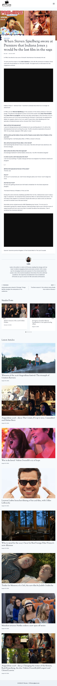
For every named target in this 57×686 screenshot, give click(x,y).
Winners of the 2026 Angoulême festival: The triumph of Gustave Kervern (25, 376)
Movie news (7, 38)
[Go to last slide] (4, 317)
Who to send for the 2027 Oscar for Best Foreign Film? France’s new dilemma (28, 544)
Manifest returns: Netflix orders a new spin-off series (23, 625)
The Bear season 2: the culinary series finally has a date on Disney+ (43, 287)
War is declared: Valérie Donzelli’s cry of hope (21, 460)
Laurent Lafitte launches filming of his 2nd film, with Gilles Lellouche (26, 501)
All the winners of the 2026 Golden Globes (14, 321)
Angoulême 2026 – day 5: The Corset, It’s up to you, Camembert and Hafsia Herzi (28, 419)
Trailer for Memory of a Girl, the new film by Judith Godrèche (27, 585)
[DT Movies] (7, 3)
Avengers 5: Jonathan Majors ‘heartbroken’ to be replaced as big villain (42, 322)
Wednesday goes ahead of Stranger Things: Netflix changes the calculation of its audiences (14, 288)
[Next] (53, 317)
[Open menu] (53, 3)
